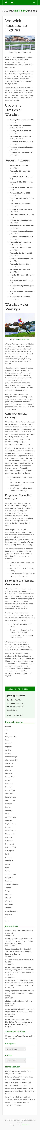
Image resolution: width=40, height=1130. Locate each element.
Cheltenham (9, 763)
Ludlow (8, 827)
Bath (7, 740)
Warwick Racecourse (22, 339)
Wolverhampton (11, 911)
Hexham (8, 807)
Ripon (7, 867)
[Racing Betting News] (20, 10)
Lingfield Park (10, 824)
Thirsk (7, 891)
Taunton (8, 888)
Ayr (6, 733)
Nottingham (9, 851)
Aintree (8, 726)
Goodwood (11, 703)
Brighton (8, 747)
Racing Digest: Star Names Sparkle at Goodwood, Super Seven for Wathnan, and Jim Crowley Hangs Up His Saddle (19, 982)
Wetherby (8, 901)
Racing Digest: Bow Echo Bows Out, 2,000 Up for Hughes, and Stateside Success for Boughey (18, 951)
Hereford (8, 804)
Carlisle (8, 750)
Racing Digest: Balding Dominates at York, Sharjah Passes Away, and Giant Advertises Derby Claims (19, 941)
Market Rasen (10, 831)
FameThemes (26, 1125)
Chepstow (9, 767)
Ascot (7, 730)
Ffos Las (8, 787)
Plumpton (8, 857)
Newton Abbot (10, 847)
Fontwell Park (10, 790)
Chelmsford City (11, 760)
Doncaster (9, 773)
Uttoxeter (8, 894)
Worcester (9, 914)
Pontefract (9, 861)
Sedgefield (9, 878)
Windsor (8, 908)
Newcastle (9, 841)
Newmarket (9, 844)
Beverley (10, 700)
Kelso (7, 814)
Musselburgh (10, 834)
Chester (8, 770)
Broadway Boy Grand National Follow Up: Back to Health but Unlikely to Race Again (19, 1091)
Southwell (9, 881)
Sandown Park (10, 874)
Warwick (8, 898)
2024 (21, 715)
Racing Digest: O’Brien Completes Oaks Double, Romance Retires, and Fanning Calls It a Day (19, 1011)
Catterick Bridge (11, 757)
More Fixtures (12, 710)
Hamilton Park (10, 797)
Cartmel (8, 753)
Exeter (7, 780)
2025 (16, 715)
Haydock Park (10, 800)
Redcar (7, 864)
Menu (11, 2)
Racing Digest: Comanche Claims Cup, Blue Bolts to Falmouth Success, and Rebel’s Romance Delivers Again (19, 1021)
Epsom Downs (10, 777)
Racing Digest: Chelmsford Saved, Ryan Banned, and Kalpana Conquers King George (19, 993)
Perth (7, 854)
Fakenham (9, 784)
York (6, 921)
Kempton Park (10, 817)
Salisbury (8, 871)
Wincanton (9, 904)
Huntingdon (9, 810)
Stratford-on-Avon (12, 884)
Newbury (8, 837)
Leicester (8, 820)
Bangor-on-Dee (10, 737)
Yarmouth (11, 707)
